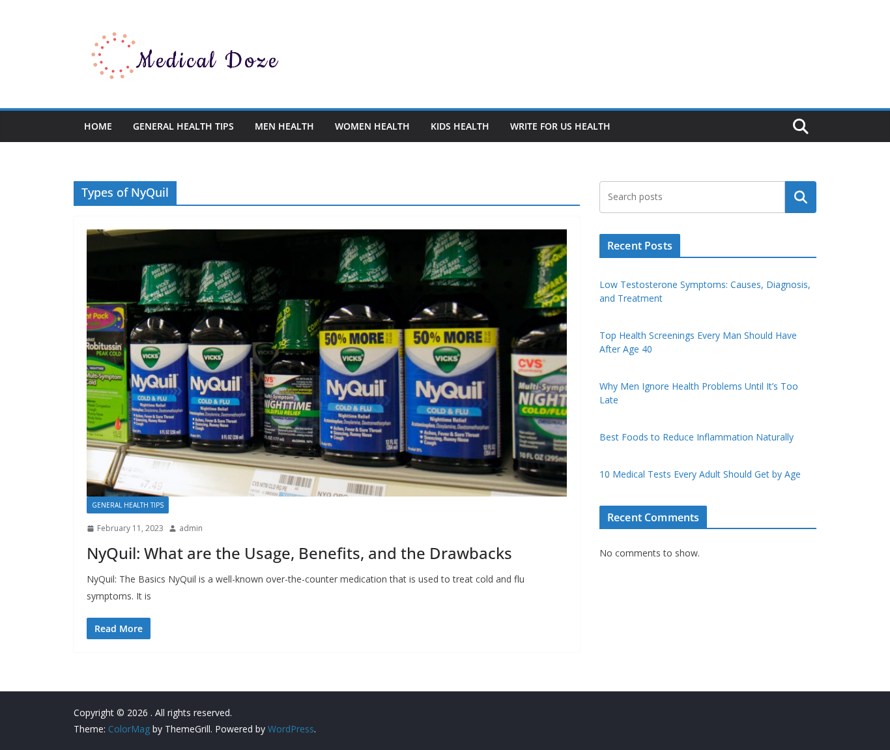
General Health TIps (183, 126)
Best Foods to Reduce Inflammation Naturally (696, 437)
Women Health (372, 126)
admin (191, 528)
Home (98, 126)
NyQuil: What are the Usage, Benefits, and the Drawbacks (299, 553)
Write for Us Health (560, 126)
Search (800, 197)
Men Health (284, 126)
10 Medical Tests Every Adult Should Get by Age (700, 474)
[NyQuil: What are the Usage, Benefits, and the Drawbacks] (327, 363)
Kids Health (460, 126)
